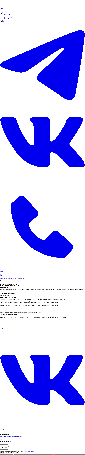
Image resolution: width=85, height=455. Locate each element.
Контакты (3, 22)
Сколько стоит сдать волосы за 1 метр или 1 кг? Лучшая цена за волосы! (14, 278)
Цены (3, 20)
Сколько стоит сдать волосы (51, 273)
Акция (3, 21)
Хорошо (53, 454)
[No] (55, 454)
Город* (1, 448)
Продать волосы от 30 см (11, 273)
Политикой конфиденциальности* (29, 451)
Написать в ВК (9, 277)
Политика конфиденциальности (5, 436)
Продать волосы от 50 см (7, 16)
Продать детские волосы (7, 18)
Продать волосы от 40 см (19, 273)
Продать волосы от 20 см (7, 14)
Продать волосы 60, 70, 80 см (8, 17)
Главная (1, 271)
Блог (3, 19)
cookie (6, 454)
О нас (3, 12)
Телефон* (1, 445)
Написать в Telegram (3, 277)
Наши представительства (14, 432)
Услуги (3, 13)
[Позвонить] (42, 268)
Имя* (1, 443)
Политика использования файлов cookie (16, 436)
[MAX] (7, 29)
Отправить (2, 453)
